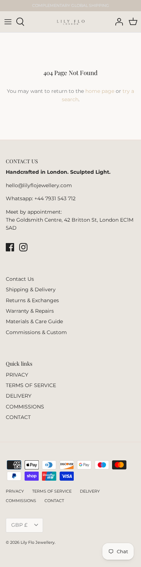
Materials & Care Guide (34, 321)
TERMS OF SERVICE (31, 385)
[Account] (117, 22)
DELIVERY (18, 396)
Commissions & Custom (36, 332)
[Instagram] (23, 247)
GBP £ (19, 525)
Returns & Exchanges (32, 300)
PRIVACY (17, 374)
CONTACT (18, 417)
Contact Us (20, 279)
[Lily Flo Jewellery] (70, 22)
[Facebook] (10, 247)
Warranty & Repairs (30, 311)
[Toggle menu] (8, 22)
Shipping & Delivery (31, 289)
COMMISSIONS (25, 406)
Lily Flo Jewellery (38, 542)
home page (99, 91)
